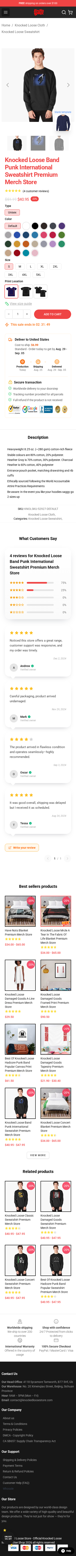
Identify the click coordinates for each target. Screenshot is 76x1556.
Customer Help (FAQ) (16, 1483)
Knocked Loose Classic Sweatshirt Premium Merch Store (19, 1219)
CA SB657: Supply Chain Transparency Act (29, 1441)
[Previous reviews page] (47, 858)
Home (6, 25)
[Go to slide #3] (59, 143)
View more (38, 1155)
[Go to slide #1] (17, 143)
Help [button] (68, 1550)
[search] (63, 12)
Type (8, 206)
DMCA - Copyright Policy (18, 1435)
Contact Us (10, 1477)
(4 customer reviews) (36, 191)
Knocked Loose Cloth (30, 25)
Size (7, 260)
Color (8, 219)
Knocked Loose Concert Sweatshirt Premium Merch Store (20, 1283)
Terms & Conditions (15, 1424)
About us (8, 1418)
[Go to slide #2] (38, 143)
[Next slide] (68, 85)
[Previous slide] (8, 85)
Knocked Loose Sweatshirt (21, 32)
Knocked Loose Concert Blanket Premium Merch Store (56, 1126)
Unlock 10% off (8, 1538)
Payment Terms (12, 1465)
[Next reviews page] (67, 858)
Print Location (14, 281)
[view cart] (70, 12)
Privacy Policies (12, 1429)
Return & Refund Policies (18, 1471)
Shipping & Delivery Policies (20, 1460)
